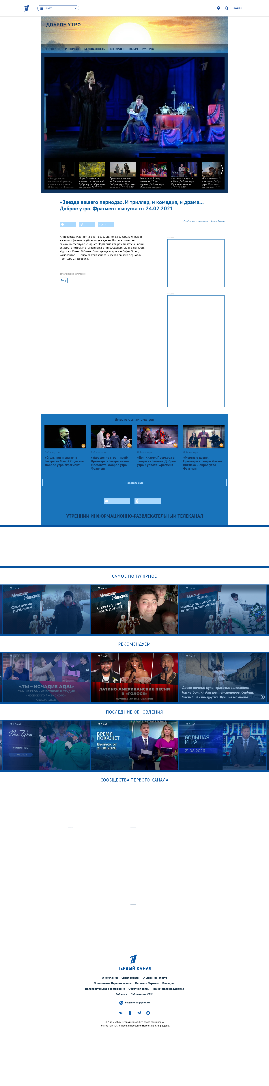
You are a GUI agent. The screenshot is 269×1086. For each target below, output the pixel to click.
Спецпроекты (130, 977)
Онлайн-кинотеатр (155, 977)
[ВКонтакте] (68, 224)
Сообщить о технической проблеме (204, 221)
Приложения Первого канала (113, 983)
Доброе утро (63, 24)
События (121, 994)
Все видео (168, 983)
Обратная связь (138, 988)
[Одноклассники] (87, 224)
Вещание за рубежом (137, 1002)
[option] (61, 175)
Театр (63, 280)
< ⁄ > (102, 224)
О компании (110, 977)
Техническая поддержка (168, 988)
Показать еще (134, 482)
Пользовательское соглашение (105, 988)
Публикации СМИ (142, 994)
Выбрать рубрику (142, 49)
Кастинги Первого (147, 983)
